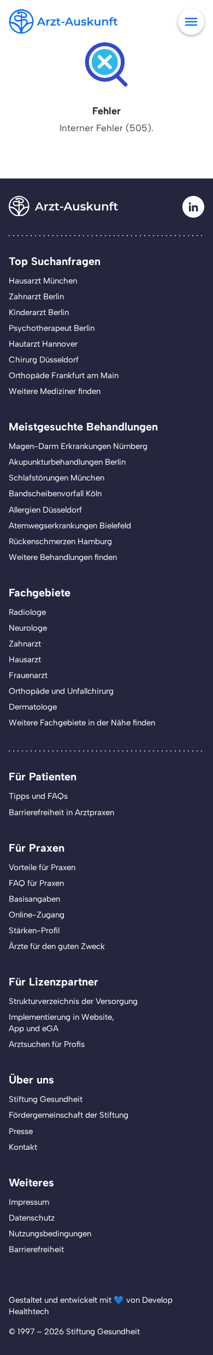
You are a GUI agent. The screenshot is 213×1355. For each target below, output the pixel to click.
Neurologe (28, 628)
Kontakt (23, 1147)
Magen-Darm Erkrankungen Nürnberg (78, 446)
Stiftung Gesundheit (45, 1099)
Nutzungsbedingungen (50, 1234)
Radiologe (27, 612)
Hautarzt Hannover (43, 344)
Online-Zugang (36, 915)
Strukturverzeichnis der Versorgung (73, 1001)
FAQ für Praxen (36, 883)
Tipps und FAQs (38, 796)
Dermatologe (33, 707)
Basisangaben (34, 899)
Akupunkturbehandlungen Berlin (67, 462)
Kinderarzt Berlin (39, 312)
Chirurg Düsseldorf (44, 360)
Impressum (29, 1202)
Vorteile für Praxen (42, 867)
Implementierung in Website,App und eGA (61, 1022)
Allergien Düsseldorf (45, 510)
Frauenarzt (28, 675)
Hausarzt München (43, 281)
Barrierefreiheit (36, 1249)
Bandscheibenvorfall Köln (55, 493)
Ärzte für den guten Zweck (57, 946)
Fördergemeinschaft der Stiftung (68, 1115)
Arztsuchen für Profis (47, 1044)
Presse (21, 1131)
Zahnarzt (25, 644)
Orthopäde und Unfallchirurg (61, 691)
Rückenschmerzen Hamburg (60, 541)
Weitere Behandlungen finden (63, 557)
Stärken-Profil (34, 930)
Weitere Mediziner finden (54, 391)
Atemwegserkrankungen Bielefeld (70, 526)
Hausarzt (25, 659)
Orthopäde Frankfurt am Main (64, 375)
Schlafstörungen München (56, 478)
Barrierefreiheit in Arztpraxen (61, 812)
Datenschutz (32, 1218)
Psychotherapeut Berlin (51, 328)
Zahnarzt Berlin (36, 296)
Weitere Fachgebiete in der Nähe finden (82, 723)
